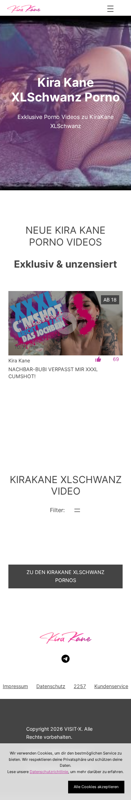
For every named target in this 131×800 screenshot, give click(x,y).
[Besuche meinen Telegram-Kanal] (65, 659)
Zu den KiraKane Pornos (65, 576)
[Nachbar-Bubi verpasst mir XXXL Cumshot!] (65, 323)
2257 (80, 686)
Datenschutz (50, 686)
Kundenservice (111, 686)
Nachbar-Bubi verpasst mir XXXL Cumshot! (53, 372)
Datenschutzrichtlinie (49, 771)
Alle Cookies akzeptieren (96, 786)
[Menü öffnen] (110, 8)
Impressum (15, 686)
